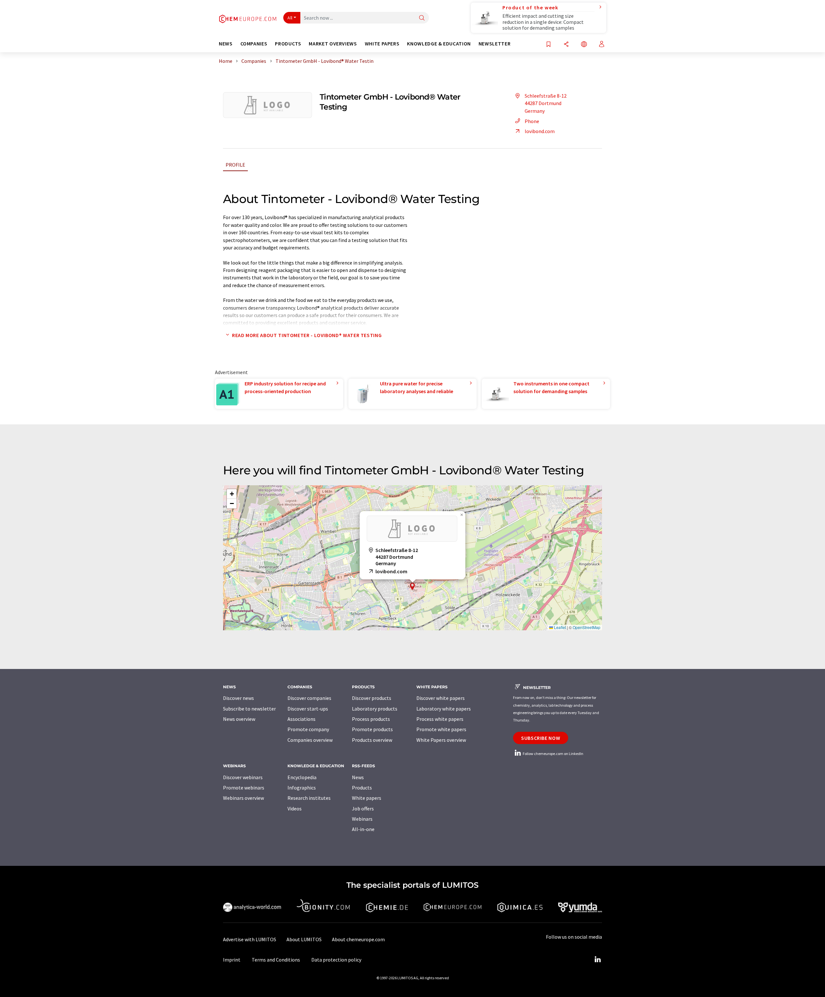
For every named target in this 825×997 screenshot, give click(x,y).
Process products (371, 719)
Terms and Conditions (276, 959)
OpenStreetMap (586, 627)
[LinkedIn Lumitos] (597, 959)
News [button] (226, 44)
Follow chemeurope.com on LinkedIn (552, 753)
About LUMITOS (304, 939)
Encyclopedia (301, 777)
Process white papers (439, 719)
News (358, 777)
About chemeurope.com (358, 939)
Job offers (363, 808)
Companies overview (310, 740)
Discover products (371, 698)
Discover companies (309, 698)
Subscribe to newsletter (249, 708)
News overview (239, 719)
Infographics (301, 787)
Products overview (372, 740)
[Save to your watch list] (548, 44)
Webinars (362, 819)
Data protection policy (336, 959)
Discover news (238, 698)
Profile (235, 164)
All (290, 18)
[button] (412, 586)
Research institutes (309, 798)
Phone (532, 121)
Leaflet (559, 627)
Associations (301, 719)
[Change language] (583, 44)
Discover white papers (440, 698)
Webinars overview (243, 798)
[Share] (566, 44)
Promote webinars (243, 787)
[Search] (421, 18)
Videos (294, 808)
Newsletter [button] (494, 44)
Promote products (372, 729)
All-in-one (363, 829)
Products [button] (288, 44)
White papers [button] (382, 44)
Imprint (231, 959)
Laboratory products (374, 708)
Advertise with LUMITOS (249, 939)
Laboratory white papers (443, 708)
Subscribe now (540, 738)
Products (362, 787)
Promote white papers (441, 729)
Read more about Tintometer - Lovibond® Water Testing (307, 335)
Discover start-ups (307, 708)
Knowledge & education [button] (439, 44)
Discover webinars (243, 777)
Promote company (308, 729)
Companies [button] (253, 44)
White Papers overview (441, 740)
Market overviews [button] (333, 44)
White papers (366, 798)
